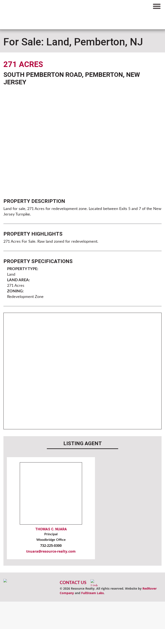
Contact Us (73, 583)
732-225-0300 (51, 545)
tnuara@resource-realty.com (51, 551)
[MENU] (157, 6)
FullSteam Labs (92, 593)
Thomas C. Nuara (51, 529)
